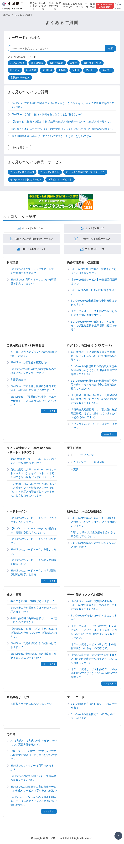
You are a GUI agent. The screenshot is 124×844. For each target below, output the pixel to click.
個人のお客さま (33, 5)
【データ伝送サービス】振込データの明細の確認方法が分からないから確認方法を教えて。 (94, 673)
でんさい (90, 70)
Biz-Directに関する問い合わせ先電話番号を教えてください (33, 778)
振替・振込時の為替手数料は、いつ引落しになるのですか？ (33, 620)
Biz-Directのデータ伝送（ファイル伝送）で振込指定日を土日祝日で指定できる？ (94, 325)
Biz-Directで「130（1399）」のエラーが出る (94, 705)
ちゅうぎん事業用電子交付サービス (85, 171)
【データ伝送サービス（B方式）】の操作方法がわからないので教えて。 (93, 646)
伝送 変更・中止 (92, 62)
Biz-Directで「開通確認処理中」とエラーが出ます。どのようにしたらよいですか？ (33, 400)
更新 (75, 469)
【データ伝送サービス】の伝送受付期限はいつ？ (94, 281)
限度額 (75, 70)
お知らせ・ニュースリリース (81, 6)
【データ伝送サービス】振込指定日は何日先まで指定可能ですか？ (94, 313)
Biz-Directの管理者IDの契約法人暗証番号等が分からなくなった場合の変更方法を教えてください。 (94, 370)
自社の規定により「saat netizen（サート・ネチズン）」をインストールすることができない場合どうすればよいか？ (33, 473)
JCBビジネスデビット (60, 179)
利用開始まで (18, 379)
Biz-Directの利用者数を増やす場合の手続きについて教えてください (33, 370)
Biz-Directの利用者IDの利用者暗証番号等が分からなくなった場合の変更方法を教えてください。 (94, 384)
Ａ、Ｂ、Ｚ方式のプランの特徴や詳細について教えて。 (33, 353)
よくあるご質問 (23, 14)
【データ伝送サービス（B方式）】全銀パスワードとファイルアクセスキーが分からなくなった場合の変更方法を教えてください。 (94, 631)
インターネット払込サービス (26, 179)
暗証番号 (15, 70)
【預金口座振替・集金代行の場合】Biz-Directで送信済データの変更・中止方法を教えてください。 (94, 658)
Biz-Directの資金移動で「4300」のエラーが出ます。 (93, 716)
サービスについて (83, 455)
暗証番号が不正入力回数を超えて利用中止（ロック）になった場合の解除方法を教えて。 (94, 355)
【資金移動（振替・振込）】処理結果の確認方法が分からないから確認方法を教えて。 (33, 632)
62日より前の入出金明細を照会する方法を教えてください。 (93, 534)
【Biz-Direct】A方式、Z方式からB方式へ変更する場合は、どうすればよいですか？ (33, 754)
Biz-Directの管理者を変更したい (29, 362)
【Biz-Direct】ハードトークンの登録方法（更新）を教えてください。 (33, 530)
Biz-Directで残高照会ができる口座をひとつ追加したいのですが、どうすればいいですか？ (94, 521)
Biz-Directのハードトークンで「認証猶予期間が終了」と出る (33, 572)
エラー (73, 62)
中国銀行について (67, 6)
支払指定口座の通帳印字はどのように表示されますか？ (33, 609)
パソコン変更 (17, 62)
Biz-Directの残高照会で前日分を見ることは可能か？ (94, 544)
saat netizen (56, 62)
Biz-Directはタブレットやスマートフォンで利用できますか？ (33, 270)
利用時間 (31, 70)
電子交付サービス (20, 77)
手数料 (62, 70)
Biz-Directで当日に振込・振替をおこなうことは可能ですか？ (94, 270)
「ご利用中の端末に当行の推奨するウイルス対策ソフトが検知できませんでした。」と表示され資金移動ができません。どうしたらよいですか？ (33, 489)
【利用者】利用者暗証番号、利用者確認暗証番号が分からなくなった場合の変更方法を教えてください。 (94, 398)
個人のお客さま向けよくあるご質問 (105, 5)
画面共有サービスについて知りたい (31, 703)
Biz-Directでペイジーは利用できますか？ (32, 767)
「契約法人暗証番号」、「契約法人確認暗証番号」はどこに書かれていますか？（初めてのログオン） (94, 413)
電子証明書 (37, 62)
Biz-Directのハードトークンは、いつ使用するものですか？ (33, 519)
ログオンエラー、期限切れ (88, 462)
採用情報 (92, 6)
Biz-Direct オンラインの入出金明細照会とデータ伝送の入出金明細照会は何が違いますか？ (33, 800)
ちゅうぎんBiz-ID (49, 171)
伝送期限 (47, 70)
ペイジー (106, 70)
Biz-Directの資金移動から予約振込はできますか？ (94, 302)
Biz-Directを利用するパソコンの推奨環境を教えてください (33, 281)
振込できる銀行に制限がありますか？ (32, 601)
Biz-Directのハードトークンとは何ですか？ (33, 540)
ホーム (6, 14)
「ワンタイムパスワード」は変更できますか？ (94, 425)
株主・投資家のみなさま (55, 5)
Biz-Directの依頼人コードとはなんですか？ (94, 617)
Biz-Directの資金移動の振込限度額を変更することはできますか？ (33, 655)
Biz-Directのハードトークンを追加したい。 (33, 551)
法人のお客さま (42, 5)
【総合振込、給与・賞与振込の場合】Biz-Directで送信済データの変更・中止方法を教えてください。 (94, 604)
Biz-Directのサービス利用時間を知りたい (94, 292)
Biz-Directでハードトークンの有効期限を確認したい (33, 561)
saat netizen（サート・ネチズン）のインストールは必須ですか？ (33, 460)
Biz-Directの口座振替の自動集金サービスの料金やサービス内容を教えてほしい (33, 788)
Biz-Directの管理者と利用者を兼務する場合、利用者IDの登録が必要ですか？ (33, 388)
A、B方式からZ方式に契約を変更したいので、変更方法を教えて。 (33, 742)
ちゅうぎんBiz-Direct (22, 171)
